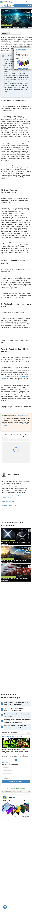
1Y (20, 434)
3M (14, 434)
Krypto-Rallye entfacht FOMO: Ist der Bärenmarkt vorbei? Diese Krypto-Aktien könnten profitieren (15, 751)
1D (5, 434)
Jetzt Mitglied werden (21, 415)
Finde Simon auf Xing (7, 501)
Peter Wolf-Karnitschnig (21, 565)
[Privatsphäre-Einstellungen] (5, 907)
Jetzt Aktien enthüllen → (16, 781)
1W (8, 434)
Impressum (14, 791)
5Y (23, 434)
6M (17, 434)
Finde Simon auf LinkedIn (8, 505)
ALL (26, 434)
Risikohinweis (19, 791)
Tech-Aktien (5, 33)
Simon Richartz (26, 10)
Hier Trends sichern (23, 68)
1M (11, 434)
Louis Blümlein (23, 529)
